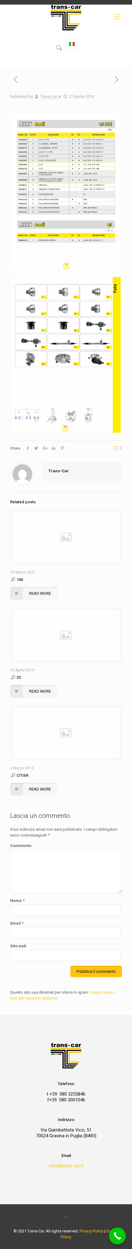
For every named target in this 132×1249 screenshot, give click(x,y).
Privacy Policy (91, 1231)
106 (19, 579)
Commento (20, 845)
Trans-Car (48, 96)
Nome (17, 900)
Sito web (18, 946)
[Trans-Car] (66, 35)
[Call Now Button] (117, 1236)
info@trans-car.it (66, 1166)
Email (17, 923)
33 (18, 677)
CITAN (22, 775)
